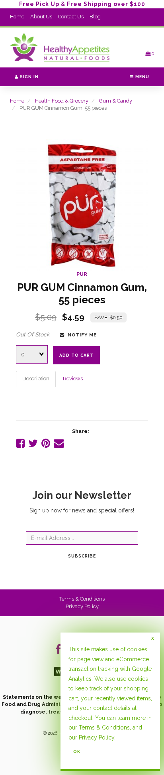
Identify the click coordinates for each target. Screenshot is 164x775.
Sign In (28, 76)
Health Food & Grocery (61, 101)
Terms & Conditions (82, 599)
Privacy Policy (82, 606)
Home (17, 17)
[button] (149, 53)
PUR (81, 274)
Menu (141, 76)
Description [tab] (35, 379)
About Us (41, 17)
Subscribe (82, 556)
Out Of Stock (32, 334)
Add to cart (76, 355)
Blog (95, 17)
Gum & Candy (115, 101)
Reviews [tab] (73, 379)
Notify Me (80, 335)
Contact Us (71, 17)
